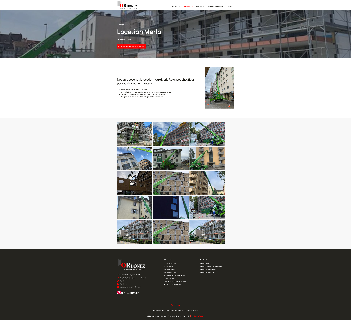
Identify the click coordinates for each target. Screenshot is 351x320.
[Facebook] (171, 305)
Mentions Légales (159, 310)
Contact (229, 6)
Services (187, 6)
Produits (174, 6)
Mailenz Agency (199, 316)
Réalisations (200, 6)
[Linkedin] (179, 305)
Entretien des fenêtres (215, 6)
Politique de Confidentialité (174, 310)
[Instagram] (175, 305)
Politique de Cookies (191, 310)
